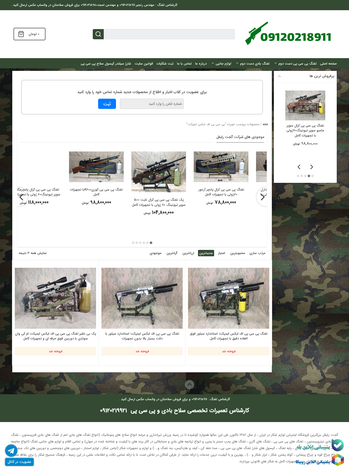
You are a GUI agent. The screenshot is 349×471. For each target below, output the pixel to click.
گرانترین (172, 253)
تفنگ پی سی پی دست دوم (297, 63)
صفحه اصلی (328, 63)
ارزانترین (188, 253)
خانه (265, 124)
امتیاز (221, 253)
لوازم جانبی (223, 63)
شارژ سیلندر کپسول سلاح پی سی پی (106, 63)
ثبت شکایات (165, 63)
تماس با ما (184, 63)
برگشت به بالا (170, 384)
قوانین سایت (144, 63)
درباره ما (201, 63)
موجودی (155, 253)
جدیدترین (206, 253)
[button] (151, 242)
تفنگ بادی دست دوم (255, 63)
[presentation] (18, 196)
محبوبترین (237, 253)
